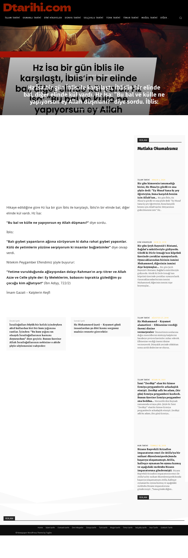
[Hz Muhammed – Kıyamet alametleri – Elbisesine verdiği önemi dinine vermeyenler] (159, 303)
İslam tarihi (143, 180)
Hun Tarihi (142, 446)
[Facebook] (90, 121)
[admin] (73, 109)
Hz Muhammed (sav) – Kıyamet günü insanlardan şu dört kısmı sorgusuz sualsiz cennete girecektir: (97, 328)
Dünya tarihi (91, 527)
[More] (117, 121)
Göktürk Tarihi (166, 527)
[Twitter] (96, 121)
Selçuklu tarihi (141, 527)
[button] (180, 18)
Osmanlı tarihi (63, 527)
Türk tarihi (103, 527)
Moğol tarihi (115, 527)
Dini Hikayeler (74, 75)
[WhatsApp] (110, 121)
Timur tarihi (127, 527)
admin (81, 109)
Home (40, 527)
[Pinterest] (103, 121)
